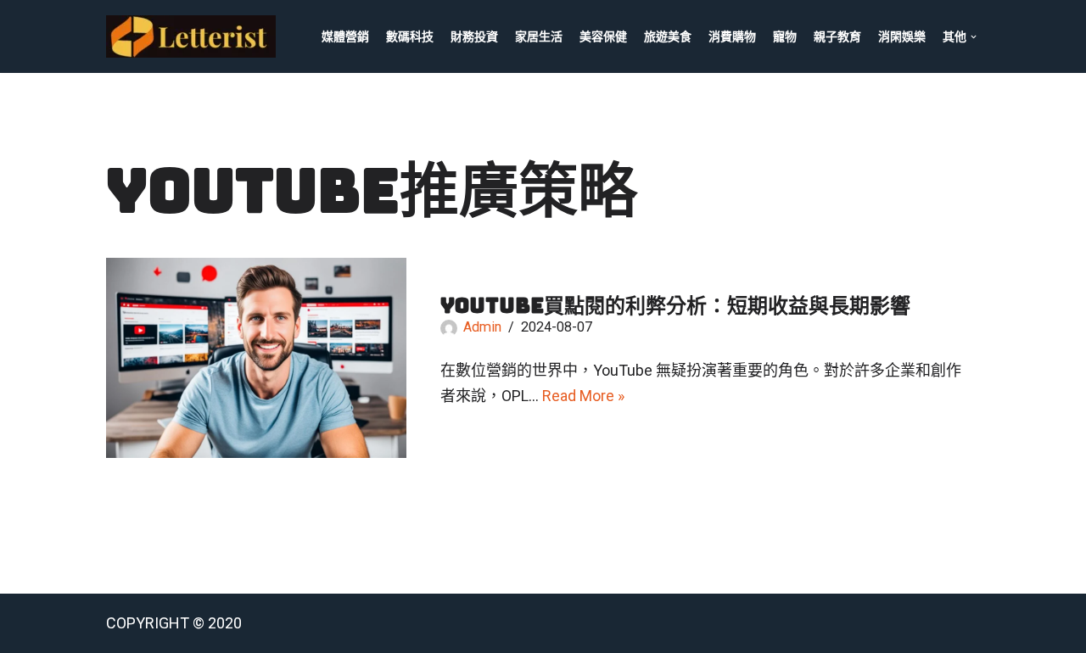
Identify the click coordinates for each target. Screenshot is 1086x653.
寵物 (785, 36)
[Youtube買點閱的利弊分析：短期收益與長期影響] (256, 358)
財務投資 (474, 36)
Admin (482, 327)
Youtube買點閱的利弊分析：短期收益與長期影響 (675, 306)
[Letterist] (195, 36)
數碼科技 (410, 36)
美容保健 (603, 36)
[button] (974, 37)
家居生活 (539, 36)
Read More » (583, 396)
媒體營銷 (345, 36)
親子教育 (837, 36)
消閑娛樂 (902, 36)
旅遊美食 (667, 36)
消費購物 (732, 36)
